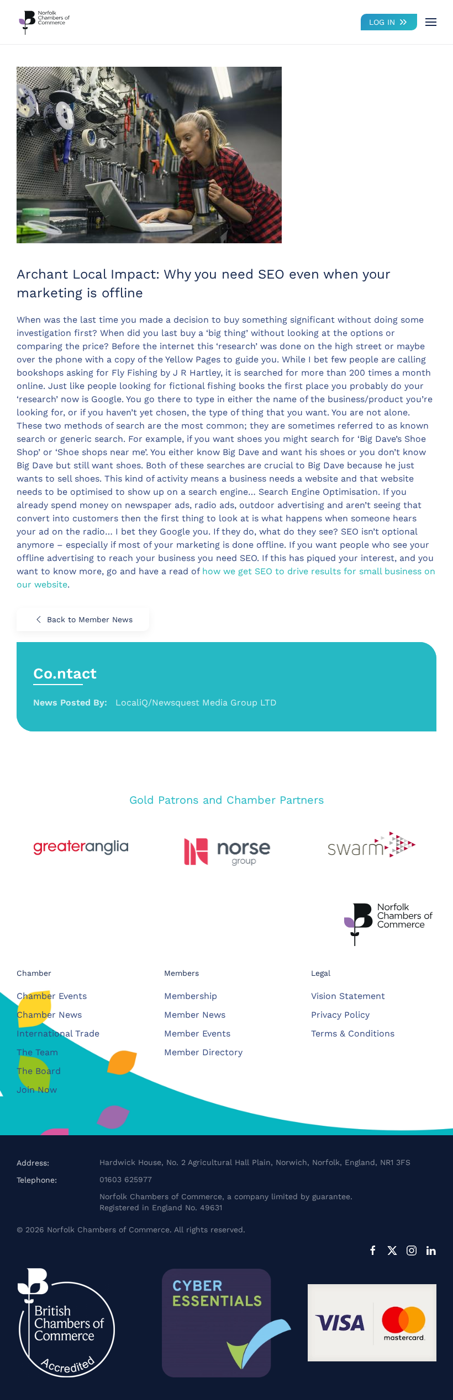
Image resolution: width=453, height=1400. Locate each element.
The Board (39, 1071)
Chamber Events (52, 996)
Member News (194, 1014)
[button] (430, 22)
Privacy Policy (340, 1014)
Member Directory (203, 1052)
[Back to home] (44, 22)
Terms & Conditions (352, 1033)
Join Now (37, 1089)
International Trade (58, 1033)
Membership (190, 996)
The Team (37, 1052)
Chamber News (49, 1014)
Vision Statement (348, 996)
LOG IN (382, 22)
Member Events (197, 1033)
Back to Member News (90, 619)
